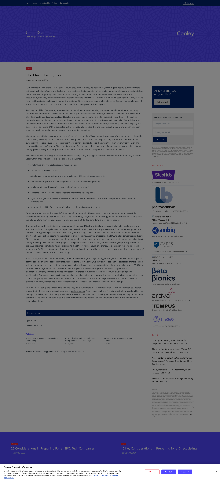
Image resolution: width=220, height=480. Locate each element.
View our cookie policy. (102, 475)
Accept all (185, 472)
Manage (152, 472)
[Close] (216, 471)
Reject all (168, 472)
